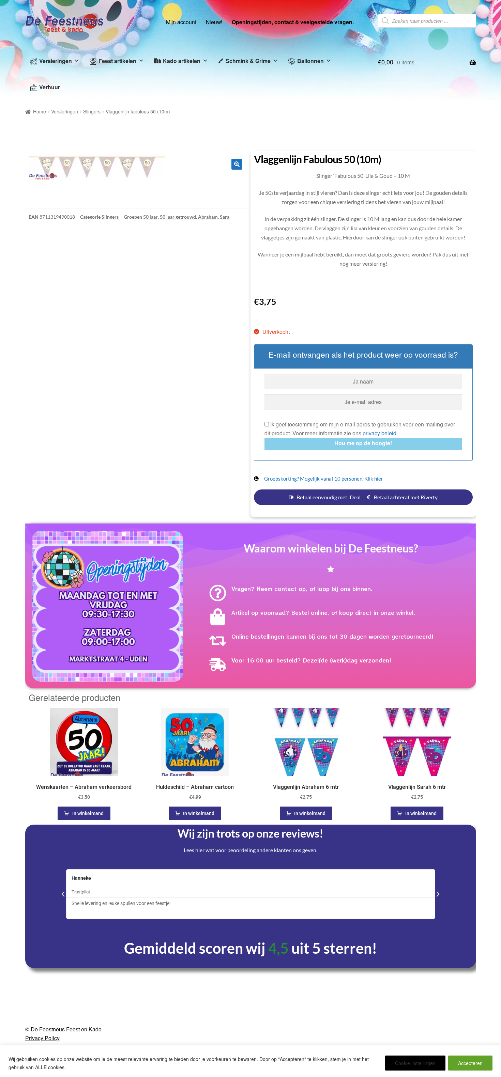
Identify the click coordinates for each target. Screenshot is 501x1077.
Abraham (208, 217)
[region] (250, 1061)
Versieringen (55, 61)
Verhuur (49, 87)
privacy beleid (379, 433)
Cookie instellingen (415, 1063)
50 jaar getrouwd (178, 217)
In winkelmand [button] (88, 813)
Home (39, 111)
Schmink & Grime (248, 61)
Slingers (92, 111)
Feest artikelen (117, 61)
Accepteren (470, 1063)
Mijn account (181, 22)
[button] (236, 164)
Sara (224, 217)
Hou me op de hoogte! (363, 443)
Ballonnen (310, 61)
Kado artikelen (181, 61)
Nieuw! (214, 22)
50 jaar (150, 217)
